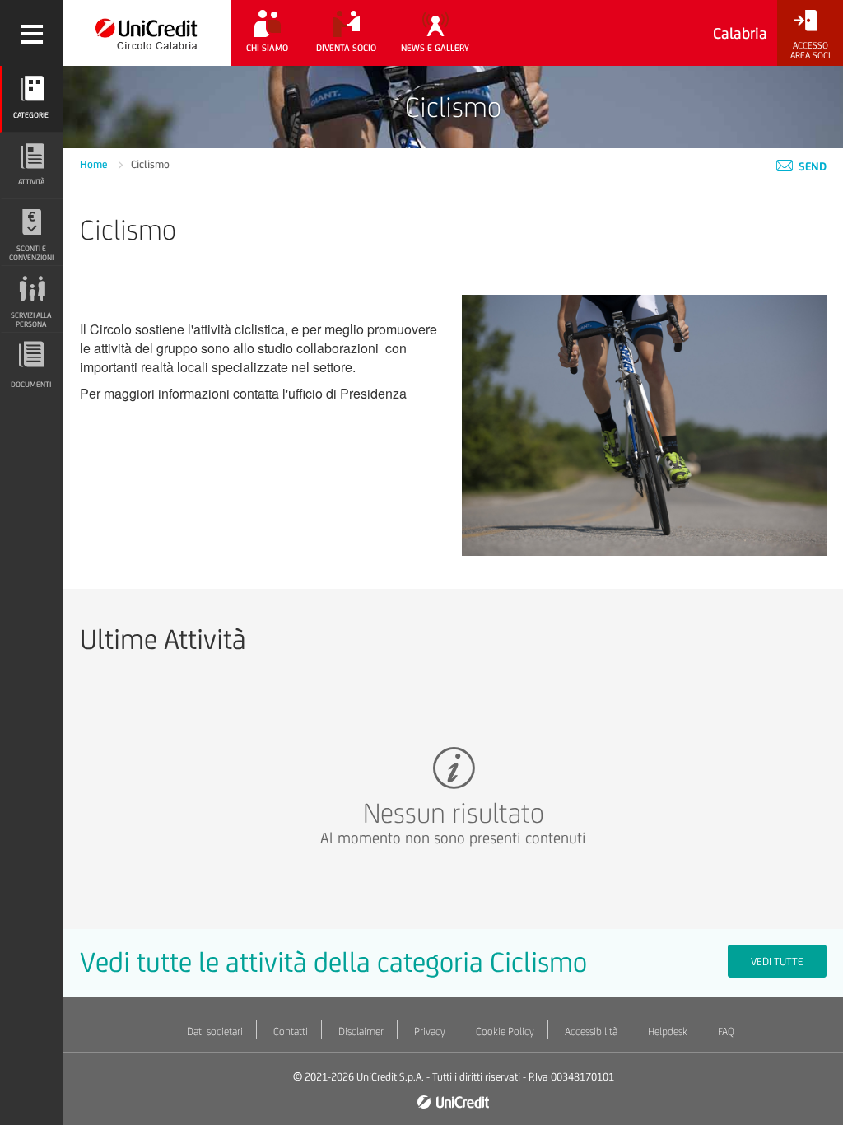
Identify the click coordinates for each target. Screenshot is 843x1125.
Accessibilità (591, 1031)
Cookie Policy (505, 1031)
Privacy (429, 1031)
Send (811, 166)
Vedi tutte (777, 961)
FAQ (726, 1031)
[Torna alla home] (147, 33)
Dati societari (215, 1031)
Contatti (290, 1031)
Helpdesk (667, 1031)
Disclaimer (361, 1031)
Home (95, 164)
